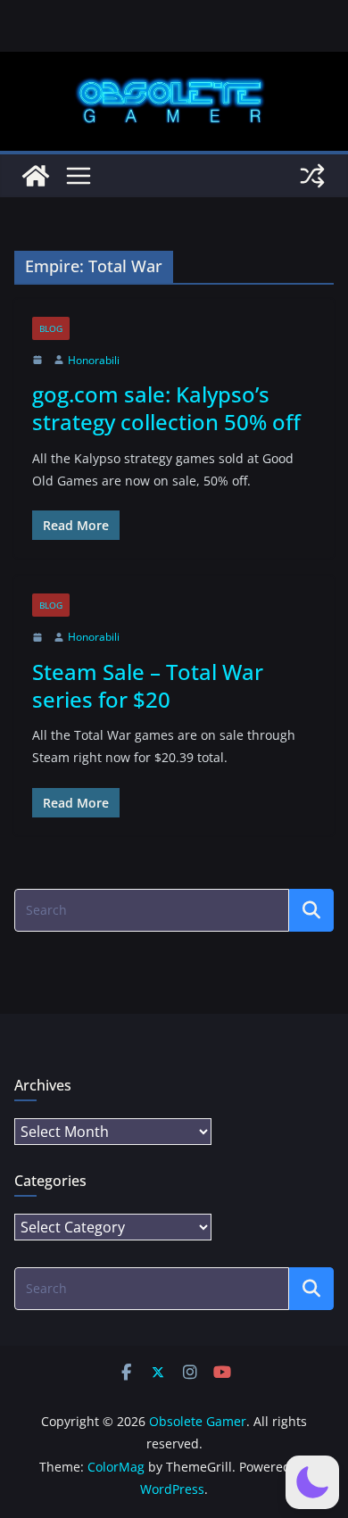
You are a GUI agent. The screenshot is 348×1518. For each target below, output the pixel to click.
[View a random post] (312, 175)
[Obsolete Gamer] (35, 175)
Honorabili (94, 360)
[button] (312, 1482)
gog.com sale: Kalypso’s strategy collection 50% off (166, 407)
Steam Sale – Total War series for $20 (147, 685)
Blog (50, 328)
